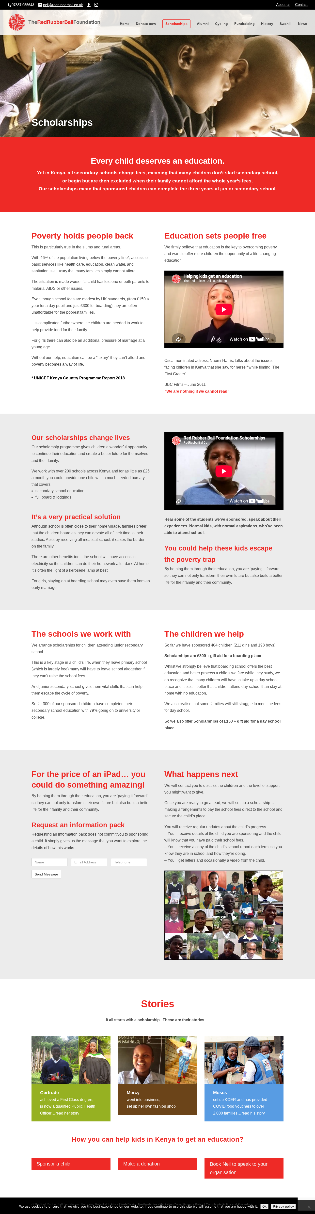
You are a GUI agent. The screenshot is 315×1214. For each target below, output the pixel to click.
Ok (264, 1206)
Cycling (221, 24)
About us (283, 5)
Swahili (286, 24)
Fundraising (244, 24)
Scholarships (176, 24)
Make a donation (141, 1163)
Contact (301, 5)
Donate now (146, 24)
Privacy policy (283, 1206)
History (267, 24)
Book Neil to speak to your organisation (239, 1168)
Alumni (203, 24)
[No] (308, 1207)
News (302, 24)
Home (124, 24)
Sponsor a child (53, 1163)
